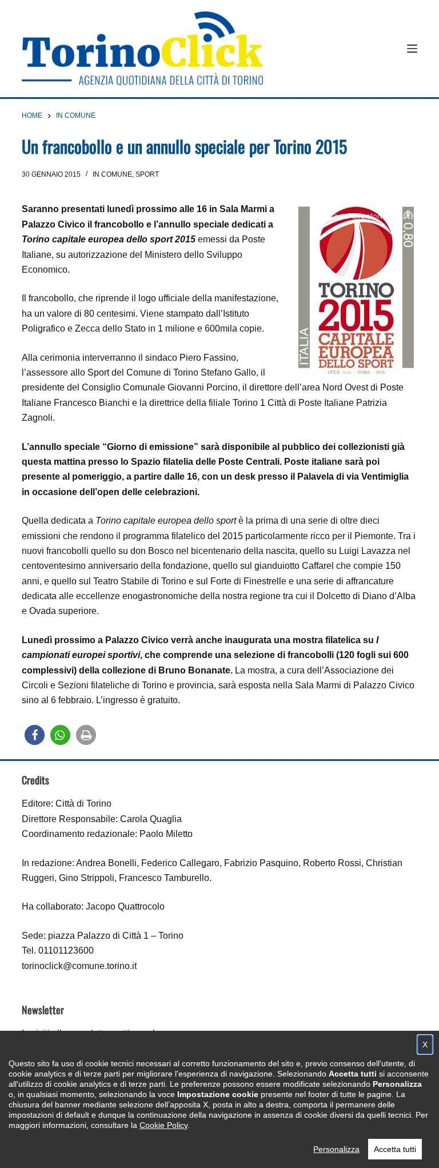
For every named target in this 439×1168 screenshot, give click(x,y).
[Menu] (412, 48)
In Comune (112, 174)
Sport (147, 174)
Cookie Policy (163, 1125)
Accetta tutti (395, 1149)
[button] (35, 735)
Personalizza (336, 1149)
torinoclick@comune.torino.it (79, 966)
